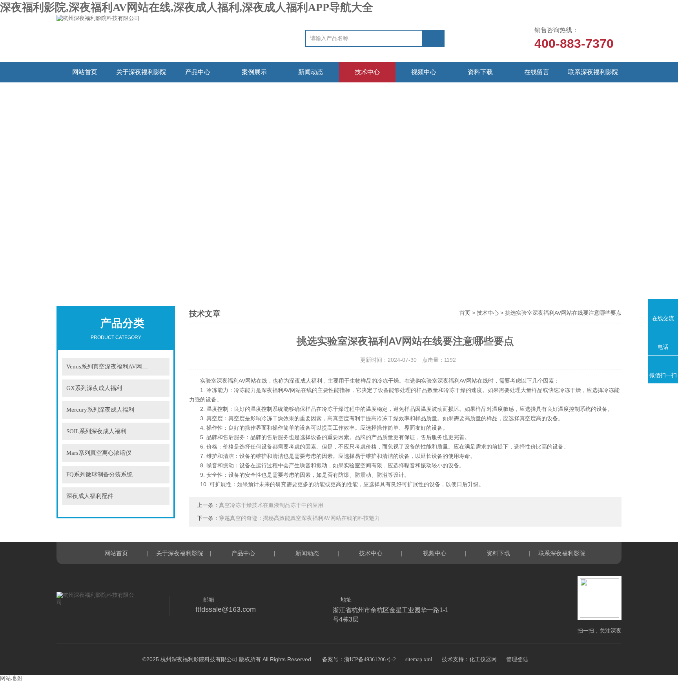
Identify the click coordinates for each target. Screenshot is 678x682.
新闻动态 (310, 72)
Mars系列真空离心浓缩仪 (98, 453)
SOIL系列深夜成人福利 (96, 431)
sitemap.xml (418, 659)
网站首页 (84, 72)
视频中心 (423, 72)
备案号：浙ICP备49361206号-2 (359, 659)
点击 (159, 367)
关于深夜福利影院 (141, 72)
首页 (464, 313)
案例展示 (254, 72)
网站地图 (11, 678)
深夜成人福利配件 (89, 496)
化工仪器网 (483, 659)
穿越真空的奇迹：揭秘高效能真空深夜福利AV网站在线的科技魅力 (299, 518)
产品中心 (197, 72)
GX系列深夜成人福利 (94, 388)
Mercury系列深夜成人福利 (100, 410)
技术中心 (367, 72)
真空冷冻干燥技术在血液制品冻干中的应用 (271, 505)
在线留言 (536, 72)
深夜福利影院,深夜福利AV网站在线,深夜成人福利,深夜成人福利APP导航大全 (186, 7)
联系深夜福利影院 (593, 72)
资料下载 (480, 72)
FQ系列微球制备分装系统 (99, 474)
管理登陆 (517, 659)
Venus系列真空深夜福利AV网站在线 (113, 366)
